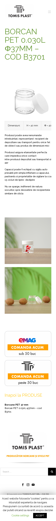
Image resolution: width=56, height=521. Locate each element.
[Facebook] (22, 484)
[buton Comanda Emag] (28, 332)
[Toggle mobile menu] (49, 11)
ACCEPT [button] (40, 515)
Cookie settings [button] (20, 515)
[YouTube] (33, 484)
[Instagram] (28, 484)
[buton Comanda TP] (28, 361)
